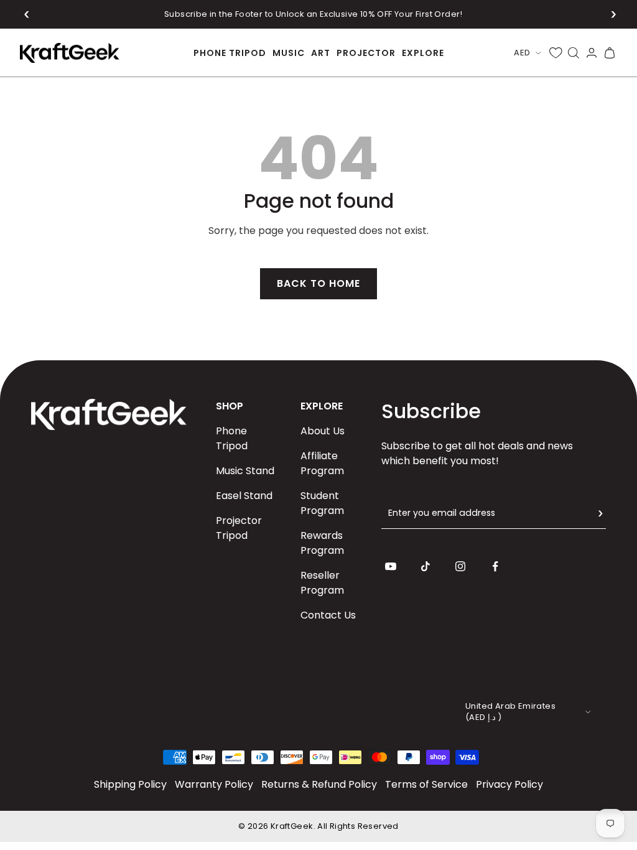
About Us (322, 431)
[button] (27, 14)
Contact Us (328, 615)
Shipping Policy (130, 784)
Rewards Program (322, 543)
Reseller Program (322, 582)
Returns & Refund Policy (319, 784)
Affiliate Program (322, 463)
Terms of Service (426, 784)
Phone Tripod (232, 438)
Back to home (318, 283)
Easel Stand (244, 495)
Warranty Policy (214, 784)
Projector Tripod (239, 528)
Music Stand (245, 471)
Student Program (322, 503)
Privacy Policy (509, 784)
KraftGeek (292, 826)
